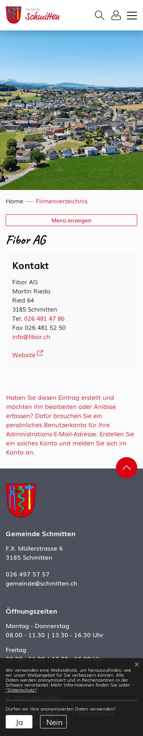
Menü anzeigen (71, 220)
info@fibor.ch (31, 336)
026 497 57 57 (28, 573)
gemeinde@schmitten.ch (41, 582)
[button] (100, 15)
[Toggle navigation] (130, 15)
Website (27, 354)
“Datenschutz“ (21, 689)
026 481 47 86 (44, 318)
